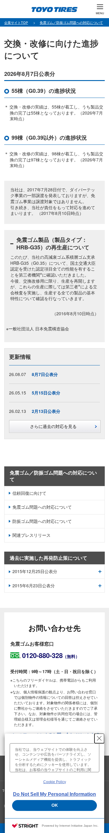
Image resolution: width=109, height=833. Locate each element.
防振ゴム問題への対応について (42, 521)
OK (54, 805)
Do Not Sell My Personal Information (54, 794)
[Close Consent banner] (99, 738)
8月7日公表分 (45, 374)
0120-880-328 (51, 655)
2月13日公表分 (46, 411)
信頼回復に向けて (29, 493)
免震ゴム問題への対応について (42, 507)
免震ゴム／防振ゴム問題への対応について (53, 476)
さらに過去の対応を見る (53, 426)
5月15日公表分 (46, 393)
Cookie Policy (54, 782)
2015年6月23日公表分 (33, 585)
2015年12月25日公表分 (34, 571)
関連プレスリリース (31, 535)
